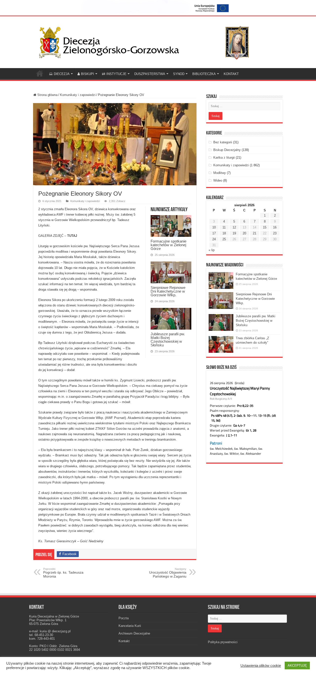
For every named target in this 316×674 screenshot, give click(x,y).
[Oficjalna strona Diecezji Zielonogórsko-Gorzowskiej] (148, 41)
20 (244, 233)
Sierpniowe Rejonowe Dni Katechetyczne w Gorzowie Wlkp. (168, 291)
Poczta (123, 618)
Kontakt (124, 641)
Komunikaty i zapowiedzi (78, 95)
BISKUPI (87, 74)
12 (234, 227)
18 (224, 233)
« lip (212, 250)
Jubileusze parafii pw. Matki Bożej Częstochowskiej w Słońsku (168, 339)
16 (274, 227)
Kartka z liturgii (224, 157)
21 (254, 233)
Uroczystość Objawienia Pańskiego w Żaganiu (167, 572)
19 (234, 233)
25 (224, 239)
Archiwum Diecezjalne (134, 633)
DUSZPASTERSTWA (149, 74)
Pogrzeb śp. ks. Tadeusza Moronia (63, 572)
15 (264, 227)
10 (214, 227)
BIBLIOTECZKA (204, 74)
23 (274, 233)
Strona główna (47, 95)
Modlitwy (219, 173)
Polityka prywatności (222, 642)
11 (224, 227)
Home (39, 73)
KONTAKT (231, 74)
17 (214, 233)
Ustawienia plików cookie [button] (260, 666)
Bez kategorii (222, 142)
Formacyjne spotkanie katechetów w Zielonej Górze (168, 245)
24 (214, 239)
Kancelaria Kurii (129, 626)
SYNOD (178, 74)
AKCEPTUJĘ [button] (297, 665)
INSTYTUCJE (116, 74)
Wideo (217, 180)
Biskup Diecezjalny (227, 150)
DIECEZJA (62, 74)
